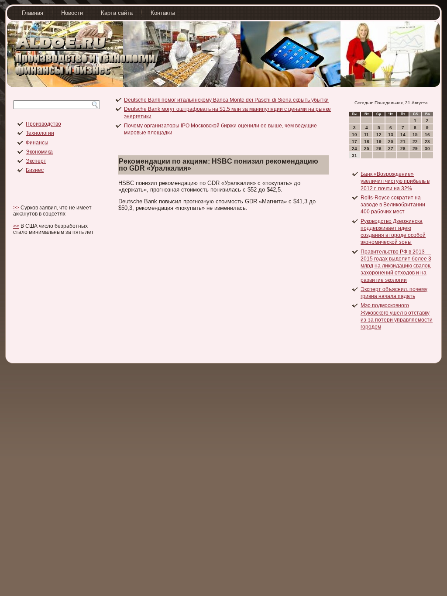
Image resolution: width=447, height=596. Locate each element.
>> (16, 208)
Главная (32, 13)
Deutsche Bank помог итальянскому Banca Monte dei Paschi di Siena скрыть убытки (226, 100)
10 (354, 134)
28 (403, 148)
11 (366, 134)
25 (366, 148)
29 (415, 148)
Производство (43, 124)
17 (354, 141)
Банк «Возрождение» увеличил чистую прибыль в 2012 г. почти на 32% (395, 181)
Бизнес (35, 170)
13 (390, 134)
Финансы (37, 143)
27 (390, 148)
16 (427, 134)
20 (390, 141)
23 (427, 141)
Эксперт (36, 161)
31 (354, 155)
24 (354, 148)
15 (415, 134)
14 (403, 134)
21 (403, 141)
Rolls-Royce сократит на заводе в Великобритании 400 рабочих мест (393, 205)
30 (427, 148)
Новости (72, 13)
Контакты (163, 13)
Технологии (40, 133)
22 (415, 141)
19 (379, 141)
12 (379, 134)
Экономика (39, 152)
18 (366, 141)
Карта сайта (117, 13)
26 (379, 148)
